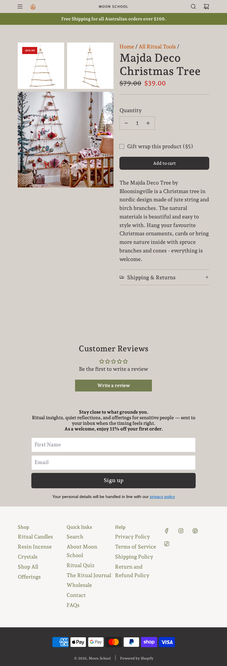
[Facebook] (166, 530)
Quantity (130, 110)
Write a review (113, 385)
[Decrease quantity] (126, 123)
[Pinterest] (195, 530)
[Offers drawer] (32, 6)
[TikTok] (166, 543)
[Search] (193, 6)
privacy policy (162, 496)
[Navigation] (19, 6)
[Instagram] (180, 530)
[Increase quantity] (148, 123)
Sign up (114, 480)
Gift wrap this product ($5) (160, 146)
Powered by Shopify (136, 658)
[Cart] (206, 6)
